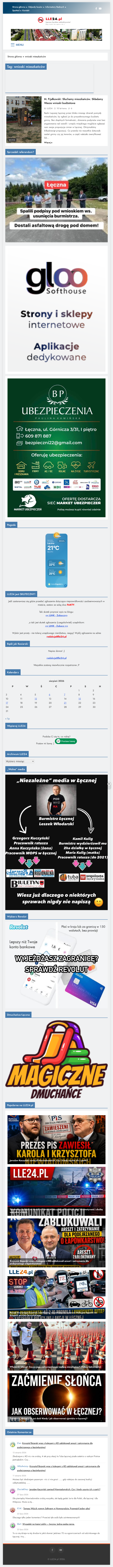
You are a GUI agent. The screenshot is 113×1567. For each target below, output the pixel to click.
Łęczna (12, 140)
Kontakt (25, 10)
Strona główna (18, 6)
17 (7, 703)
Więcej (47, 142)
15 (79, 698)
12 (36, 698)
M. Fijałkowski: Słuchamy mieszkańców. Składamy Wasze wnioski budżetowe (73, 101)
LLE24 (50, 108)
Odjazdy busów (35, 6)
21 (65, 703)
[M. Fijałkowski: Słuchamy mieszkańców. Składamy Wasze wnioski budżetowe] (23, 119)
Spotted (15, 10)
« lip (7, 718)
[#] (56, 35)
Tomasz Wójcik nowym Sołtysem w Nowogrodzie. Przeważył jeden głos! (56, 1508)
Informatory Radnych (54, 6)
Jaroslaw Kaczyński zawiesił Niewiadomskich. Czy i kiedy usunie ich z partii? (64, 1489)
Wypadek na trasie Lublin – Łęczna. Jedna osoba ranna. (49, 1524)
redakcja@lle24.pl (57, 658)
